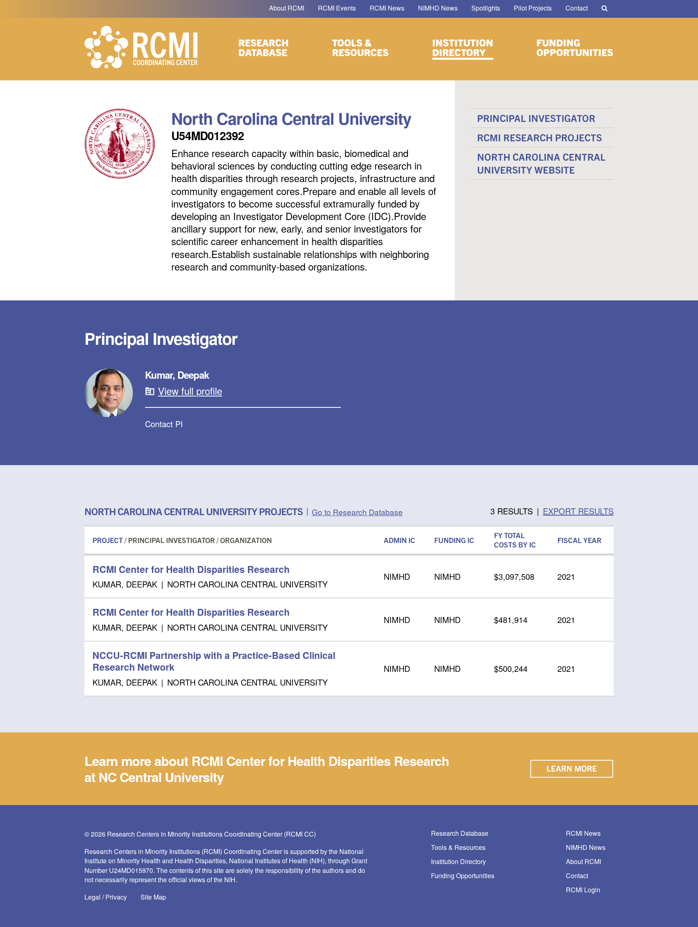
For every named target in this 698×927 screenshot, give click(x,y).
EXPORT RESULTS (578, 511)
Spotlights (485, 8)
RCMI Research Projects (539, 137)
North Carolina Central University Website (541, 163)
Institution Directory (462, 47)
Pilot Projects (533, 8)
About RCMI (286, 8)
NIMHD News (438, 8)
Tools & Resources (360, 47)
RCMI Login (583, 890)
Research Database (263, 47)
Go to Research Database (357, 511)
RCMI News (387, 8)
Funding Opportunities (574, 47)
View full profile (190, 391)
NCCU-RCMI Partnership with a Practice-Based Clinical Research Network (214, 660)
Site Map (153, 897)
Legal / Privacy (105, 897)
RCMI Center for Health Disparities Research (191, 569)
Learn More (572, 768)
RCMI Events (337, 8)
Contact (577, 8)
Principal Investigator (536, 118)
